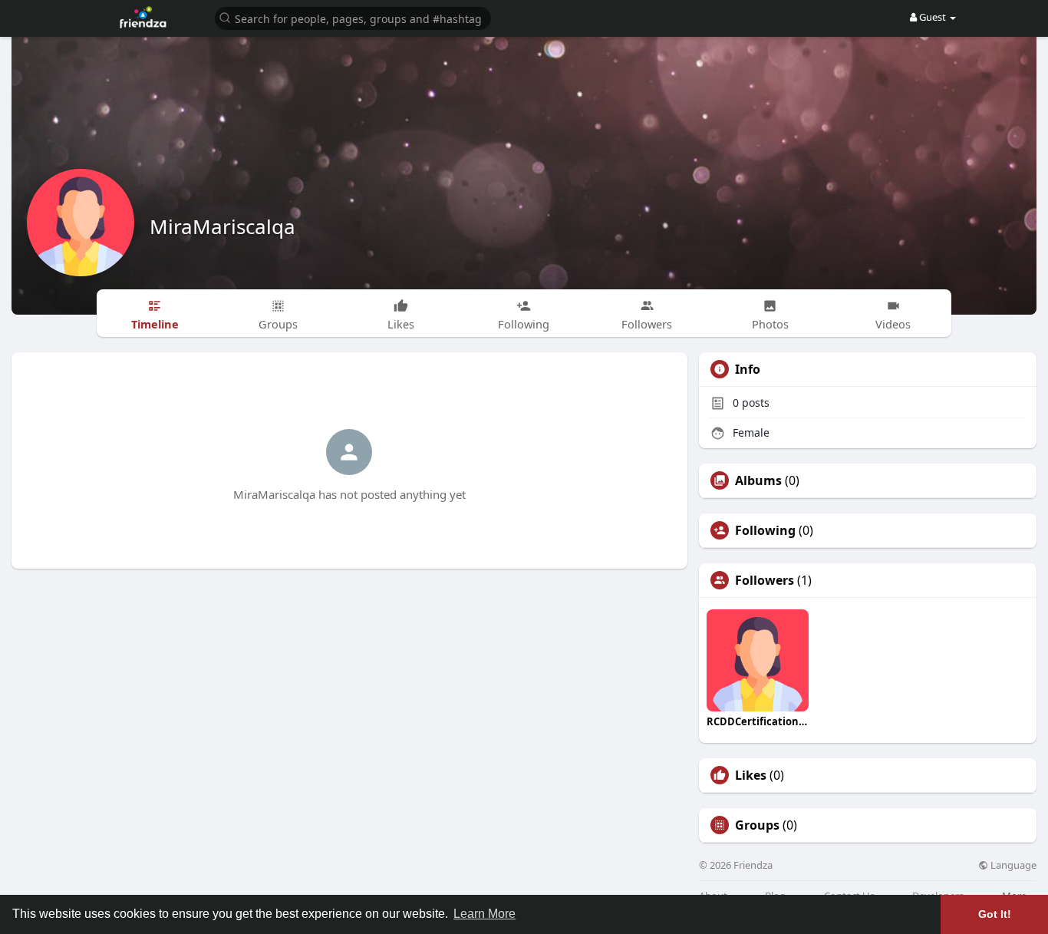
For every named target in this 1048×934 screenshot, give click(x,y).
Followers (764, 580)
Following (765, 530)
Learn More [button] (484, 913)
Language (1012, 865)
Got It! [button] (994, 914)
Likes (750, 775)
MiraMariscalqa (222, 226)
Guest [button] (932, 17)
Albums (758, 480)
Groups (757, 825)
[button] (352, 17)
